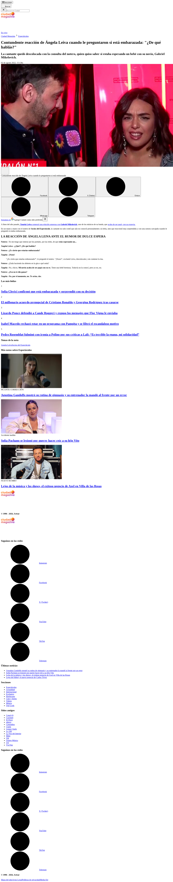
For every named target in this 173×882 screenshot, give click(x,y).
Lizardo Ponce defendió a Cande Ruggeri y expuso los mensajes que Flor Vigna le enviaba (59, 313)
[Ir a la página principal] (20, 30)
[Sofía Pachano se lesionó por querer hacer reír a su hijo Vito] (86, 416)
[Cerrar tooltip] (45, 219)
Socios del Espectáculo (21, 345)
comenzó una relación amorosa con (48, 224)
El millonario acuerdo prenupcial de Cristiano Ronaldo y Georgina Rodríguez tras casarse (60, 302)
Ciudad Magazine (8, 36)
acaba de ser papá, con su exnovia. (121, 224)
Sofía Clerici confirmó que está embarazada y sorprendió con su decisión (48, 291)
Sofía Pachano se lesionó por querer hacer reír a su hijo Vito (40, 440)
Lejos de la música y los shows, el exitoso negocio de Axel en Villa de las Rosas (51, 486)
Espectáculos (23, 36)
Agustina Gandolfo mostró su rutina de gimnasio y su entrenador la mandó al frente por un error (64, 395)
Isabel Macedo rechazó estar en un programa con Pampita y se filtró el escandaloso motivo (60, 323)
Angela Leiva (6, 345)
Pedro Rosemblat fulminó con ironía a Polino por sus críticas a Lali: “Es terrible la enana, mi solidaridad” (70, 334)
